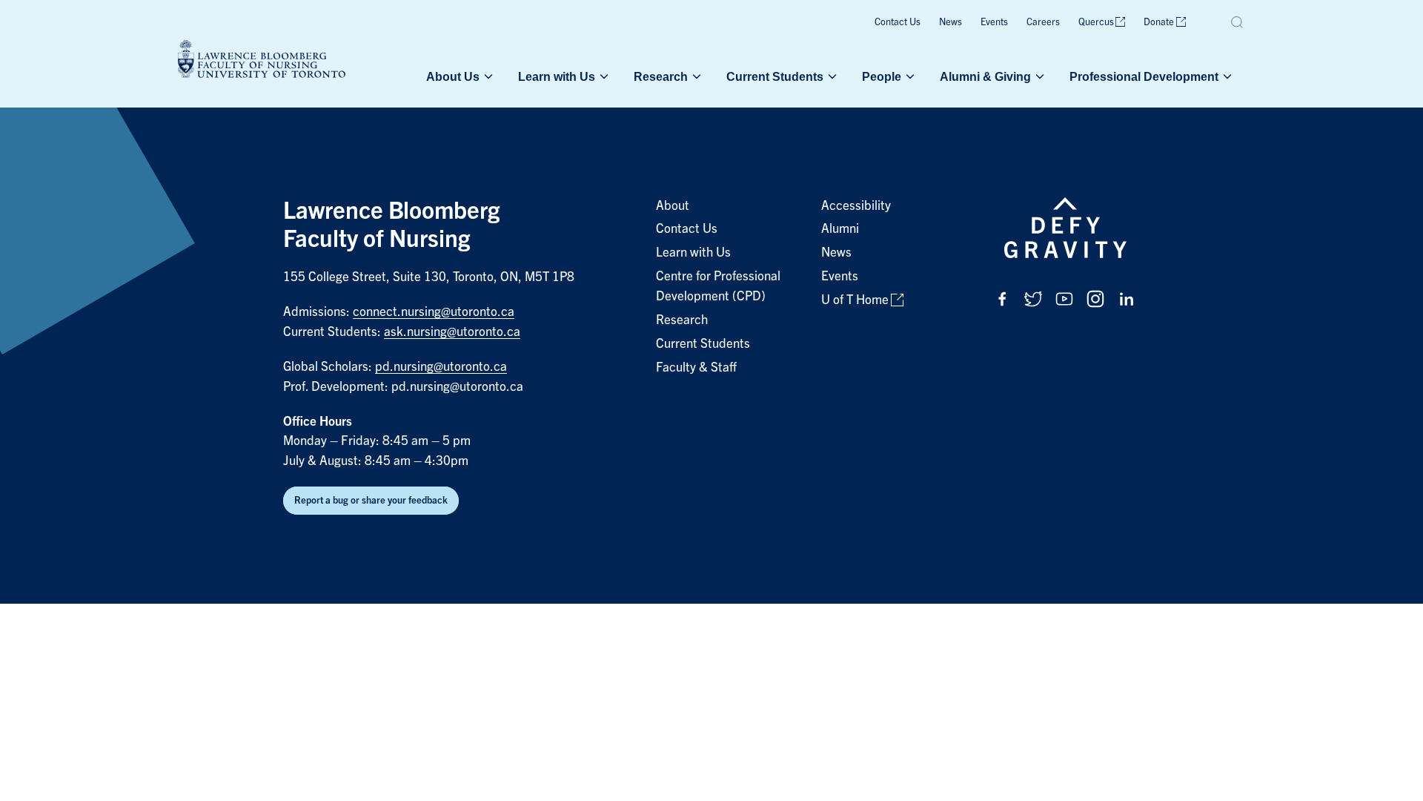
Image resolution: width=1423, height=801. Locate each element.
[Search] (1237, 22)
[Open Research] (695, 76)
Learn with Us (556, 76)
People (881, 76)
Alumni (840, 228)
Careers (1043, 22)
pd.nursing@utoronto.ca (441, 366)
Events (994, 22)
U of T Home (855, 300)
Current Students (774, 76)
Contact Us (898, 22)
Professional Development (1143, 76)
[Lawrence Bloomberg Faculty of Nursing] (261, 61)
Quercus (1096, 22)
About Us (453, 76)
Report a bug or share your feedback (371, 500)
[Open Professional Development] (1225, 76)
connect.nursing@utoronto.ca (433, 312)
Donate (1159, 22)
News (950, 22)
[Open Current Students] (830, 76)
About (672, 206)
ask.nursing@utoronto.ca (452, 332)
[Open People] (908, 76)
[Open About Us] (487, 76)
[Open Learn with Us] (602, 76)
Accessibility (856, 206)
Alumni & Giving (985, 76)
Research (661, 76)
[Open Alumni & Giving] (1038, 76)
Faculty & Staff (696, 367)
